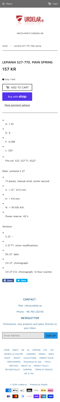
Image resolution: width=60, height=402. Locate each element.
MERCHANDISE (14, 361)
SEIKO (51, 354)
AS (28, 350)
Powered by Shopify (39, 384)
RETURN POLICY (12, 369)
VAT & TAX (29, 373)
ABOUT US (26, 365)
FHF (52, 350)
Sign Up (51, 335)
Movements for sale (32, 361)
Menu (9, 3)
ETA (45, 350)
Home (5, 46)
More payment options (17, 105)
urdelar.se (22, 384)
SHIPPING (27, 369)
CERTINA (36, 350)
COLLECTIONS (30, 358)
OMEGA (42, 354)
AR (23, 350)
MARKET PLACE (46, 358)
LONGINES (31, 354)
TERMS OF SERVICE (44, 369)
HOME (7, 350)
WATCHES (13, 365)
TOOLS (47, 361)
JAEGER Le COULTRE (13, 354)
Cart (55, 3)
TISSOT (7, 358)
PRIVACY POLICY (41, 365)
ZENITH (17, 358)
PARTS (15, 350)
